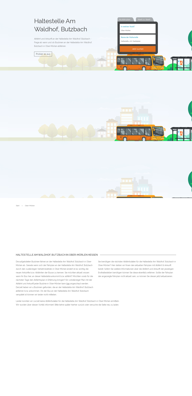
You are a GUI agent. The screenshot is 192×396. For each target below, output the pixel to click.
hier (68, 283)
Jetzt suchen (138, 49)
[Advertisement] (96, 232)
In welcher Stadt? (128, 27)
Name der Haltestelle (129, 37)
